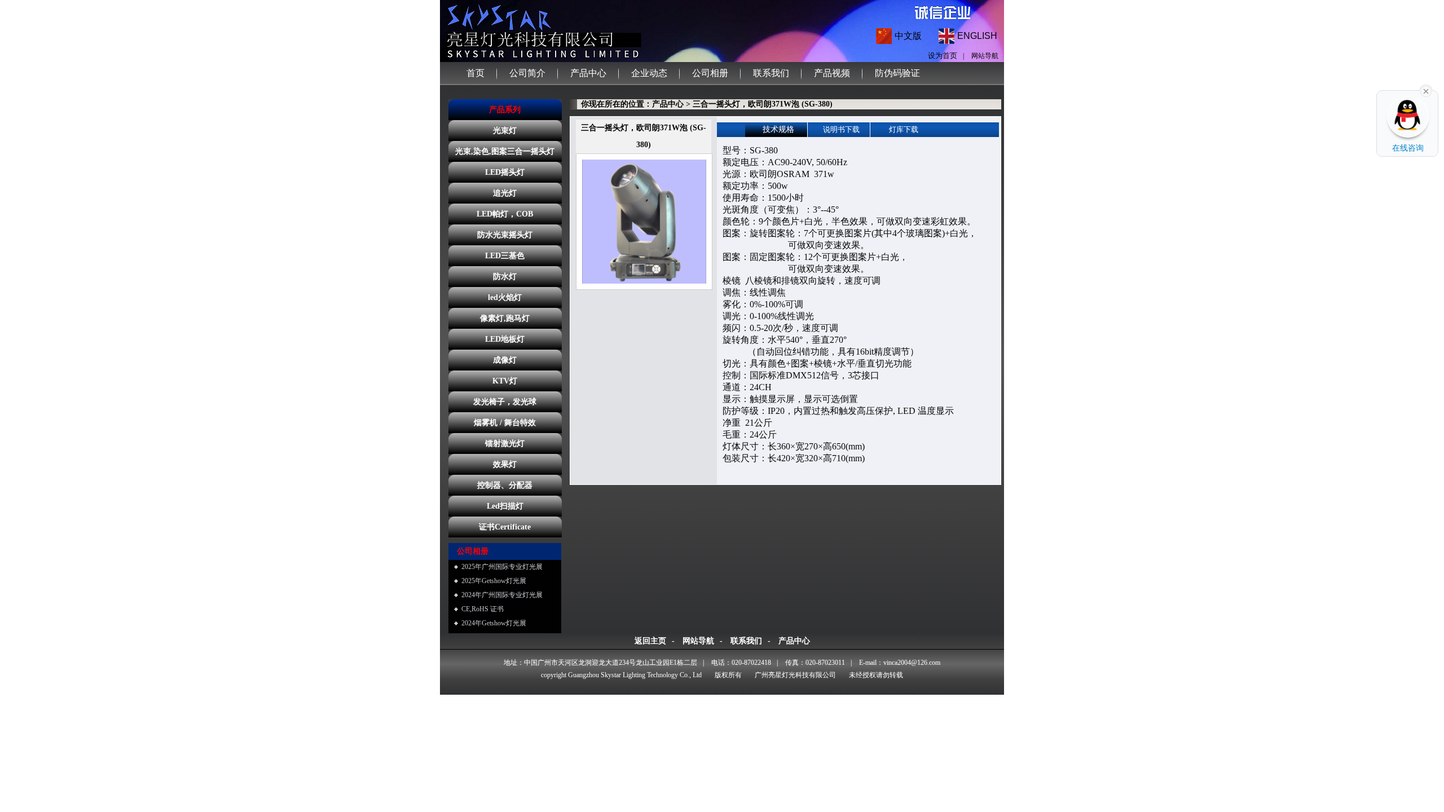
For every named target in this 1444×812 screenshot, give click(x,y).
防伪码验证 (897, 73)
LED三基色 (505, 255)
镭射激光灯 (505, 443)
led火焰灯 (505, 297)
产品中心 (588, 73)
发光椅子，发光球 (504, 402)
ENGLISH (977, 36)
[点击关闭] (1426, 90)
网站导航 (984, 56)
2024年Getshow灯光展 (493, 623)
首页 (475, 73)
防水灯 (505, 276)
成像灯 (505, 360)
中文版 (908, 36)
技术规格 (778, 129)
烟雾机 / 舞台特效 (505, 422)
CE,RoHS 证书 (482, 609)
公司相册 (710, 73)
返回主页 (650, 641)
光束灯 (505, 130)
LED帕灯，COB (505, 214)
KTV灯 (504, 381)
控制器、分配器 (504, 485)
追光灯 (505, 193)
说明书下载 (841, 129)
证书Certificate (505, 527)
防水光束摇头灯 (504, 235)
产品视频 (832, 73)
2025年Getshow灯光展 (493, 581)
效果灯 (505, 464)
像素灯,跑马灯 (505, 318)
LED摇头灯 (505, 172)
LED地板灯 (505, 339)
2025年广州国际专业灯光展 (502, 567)
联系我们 (771, 73)
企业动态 (649, 73)
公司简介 (527, 73)
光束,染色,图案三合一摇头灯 (504, 151)
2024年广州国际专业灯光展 (502, 595)
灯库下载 (903, 129)
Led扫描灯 (505, 506)
